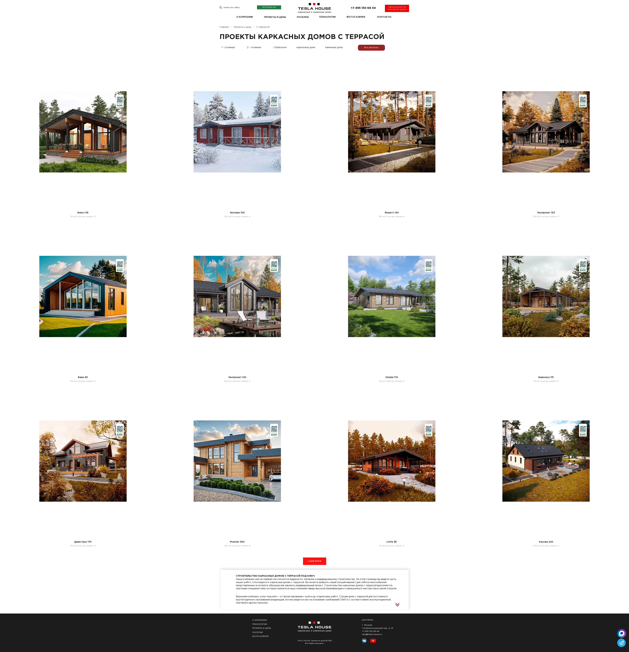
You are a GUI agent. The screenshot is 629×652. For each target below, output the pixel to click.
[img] (220, 7)
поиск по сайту (232, 7)
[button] (397, 8)
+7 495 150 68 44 (370, 631)
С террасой (262, 27)
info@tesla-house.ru (372, 634)
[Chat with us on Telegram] (621, 643)
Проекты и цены (242, 27)
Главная (224, 27)
